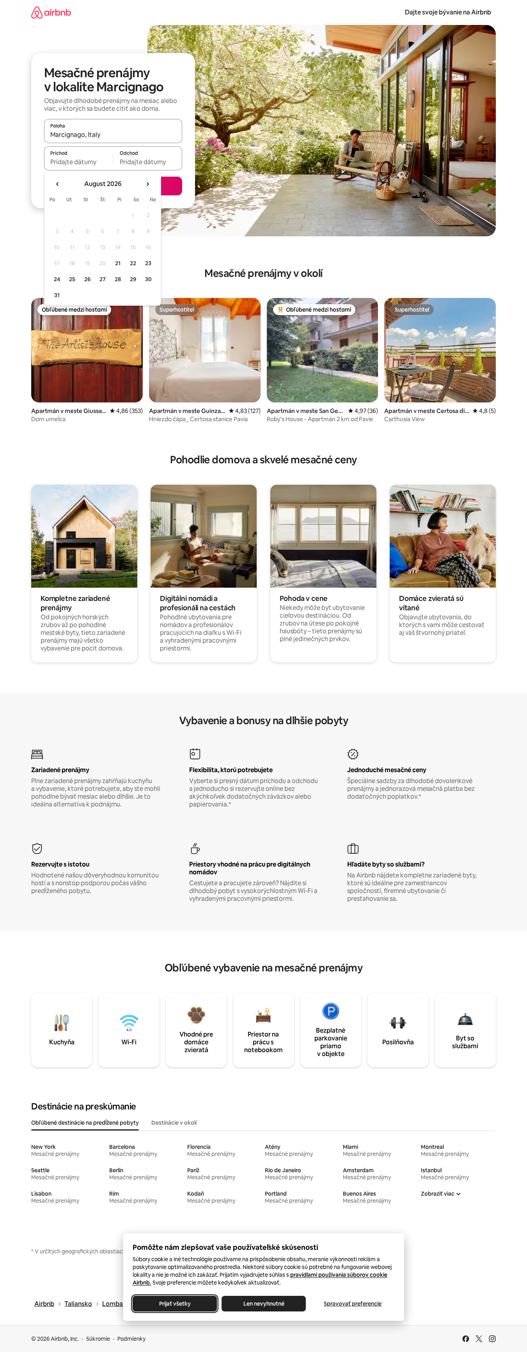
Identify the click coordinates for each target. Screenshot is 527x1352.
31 (57, 295)
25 (72, 279)
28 (118, 279)
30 (148, 279)
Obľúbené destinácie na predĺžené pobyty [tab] (85, 1122)
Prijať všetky (174, 1303)
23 (148, 263)
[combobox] (113, 134)
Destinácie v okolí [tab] (174, 1122)
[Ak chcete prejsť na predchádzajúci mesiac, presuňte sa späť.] (57, 184)
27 (102, 279)
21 (118, 263)
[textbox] (78, 162)
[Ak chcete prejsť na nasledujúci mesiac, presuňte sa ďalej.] (147, 184)
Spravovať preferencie (352, 1303)
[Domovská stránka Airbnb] (51, 12)
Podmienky (131, 1338)
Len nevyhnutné (263, 1303)
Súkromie (98, 1338)
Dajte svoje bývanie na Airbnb (448, 12)
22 (133, 263)
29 (133, 279)
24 (57, 279)
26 (87, 279)
